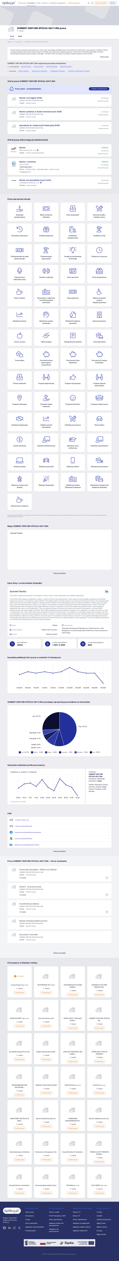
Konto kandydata (101, 3)
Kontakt (99, 1216)
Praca (12, 36)
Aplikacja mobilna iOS (80, 1231)
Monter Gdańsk (26, 66)
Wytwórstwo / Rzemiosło (39, 71)
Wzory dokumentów (80, 1219)
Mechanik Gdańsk (65, 66)
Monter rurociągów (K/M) (30, 98)
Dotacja (99, 1231)
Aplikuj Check (101, 1223)
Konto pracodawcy (55, 1219)
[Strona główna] (9, 3)
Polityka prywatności (104, 1219)
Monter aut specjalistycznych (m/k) (35, 180)
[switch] (99, 88)
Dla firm (112, 3)
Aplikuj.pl (10, 42)
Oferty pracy (22, 3)
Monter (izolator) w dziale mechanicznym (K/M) (40, 112)
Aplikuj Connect (102, 1227)
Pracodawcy (31, 3)
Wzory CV (76, 1216)
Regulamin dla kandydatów (34, 1227)
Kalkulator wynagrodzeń (57, 3)
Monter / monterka (27, 162)
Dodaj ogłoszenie (74, 3)
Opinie (20, 36)
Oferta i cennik (54, 1212)
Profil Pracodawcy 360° (57, 1216)
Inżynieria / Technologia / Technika (78, 71)
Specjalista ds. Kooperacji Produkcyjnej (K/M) (39, 125)
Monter (22, 148)
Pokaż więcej (104, 57)
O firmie (99, 1212)
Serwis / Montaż (24, 71)
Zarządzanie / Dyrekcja (58, 71)
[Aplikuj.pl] (12, 1210)
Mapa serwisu (101, 1234)
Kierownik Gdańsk (51, 66)
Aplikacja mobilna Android (81, 1227)
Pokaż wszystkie (59, 573)
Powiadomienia (30, 1231)
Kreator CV (45, 3)
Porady (38, 3)
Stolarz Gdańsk (38, 66)
